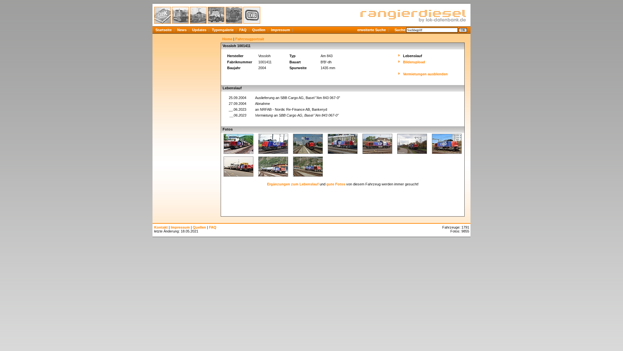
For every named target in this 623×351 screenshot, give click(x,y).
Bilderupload (414, 62)
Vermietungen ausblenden (425, 74)
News (182, 30)
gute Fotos (335, 184)
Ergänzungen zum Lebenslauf (293, 184)
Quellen (258, 30)
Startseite (163, 30)
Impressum (280, 30)
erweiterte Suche (371, 30)
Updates (199, 30)
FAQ (243, 30)
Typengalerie (223, 30)
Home (227, 39)
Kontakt (161, 227)
